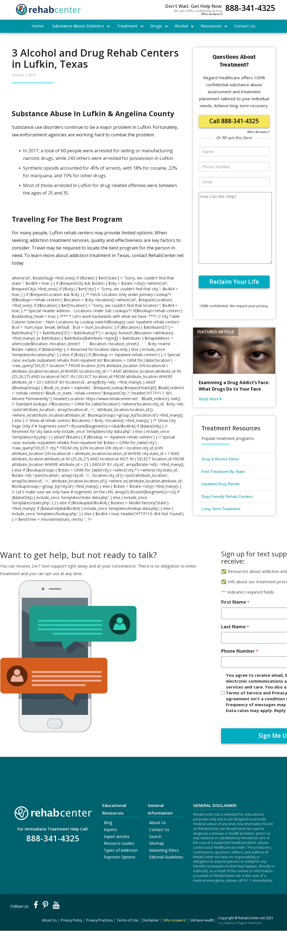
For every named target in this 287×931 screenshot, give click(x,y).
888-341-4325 (250, 8)
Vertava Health (202, 920)
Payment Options (119, 857)
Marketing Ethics (164, 850)
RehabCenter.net (251, 918)
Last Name (235, 627)
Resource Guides (119, 843)
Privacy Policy (71, 920)
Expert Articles (116, 836)
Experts (110, 829)
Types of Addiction (121, 850)
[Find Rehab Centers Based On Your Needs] (53, 811)
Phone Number (239, 651)
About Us (157, 822)
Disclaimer (150, 920)
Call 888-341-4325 (234, 121)
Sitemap (156, 843)
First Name (235, 602)
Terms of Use (127, 920)
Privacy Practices (99, 920)
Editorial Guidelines (166, 857)
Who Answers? (212, 14)
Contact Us (159, 829)
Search (155, 836)
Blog (108, 822)
